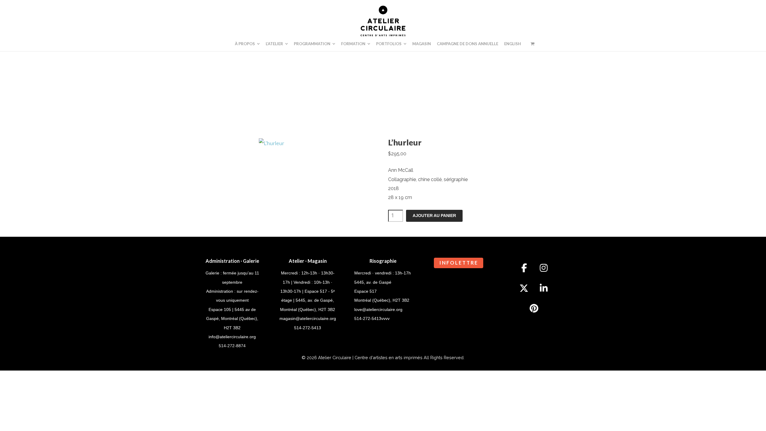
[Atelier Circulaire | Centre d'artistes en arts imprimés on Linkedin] (544, 288)
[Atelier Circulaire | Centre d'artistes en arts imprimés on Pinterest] (534, 308)
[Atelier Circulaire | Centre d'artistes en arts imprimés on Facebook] (524, 268)
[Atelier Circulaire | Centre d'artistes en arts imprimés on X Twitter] (524, 288)
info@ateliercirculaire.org (232, 336)
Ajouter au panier (434, 215)
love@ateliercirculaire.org (378, 309)
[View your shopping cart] (532, 43)
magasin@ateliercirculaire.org (307, 318)
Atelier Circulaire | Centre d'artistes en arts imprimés (370, 357)
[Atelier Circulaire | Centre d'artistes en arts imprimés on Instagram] (544, 268)
